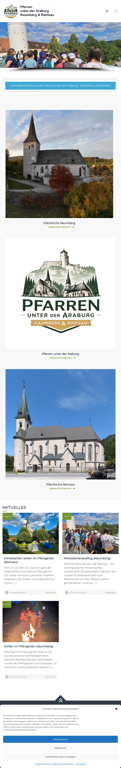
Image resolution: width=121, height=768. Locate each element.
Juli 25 (7, 604)
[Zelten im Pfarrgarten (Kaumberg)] (31, 621)
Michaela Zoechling (78, 592)
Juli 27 (67, 516)
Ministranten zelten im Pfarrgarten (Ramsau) (29, 560)
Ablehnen (60, 747)
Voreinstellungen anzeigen (60, 756)
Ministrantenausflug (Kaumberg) (87, 558)
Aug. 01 (7, 516)
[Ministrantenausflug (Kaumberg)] (90, 533)
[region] (60, 47)
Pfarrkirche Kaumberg (59, 223)
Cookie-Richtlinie (43, 764)
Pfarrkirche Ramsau (60, 484)
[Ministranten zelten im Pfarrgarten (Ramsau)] (31, 533)
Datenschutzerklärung (63, 764)
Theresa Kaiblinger (17, 592)
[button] (116, 708)
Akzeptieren (60, 739)
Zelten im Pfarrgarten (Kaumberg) (28, 646)
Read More (50, 592)
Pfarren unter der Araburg (60, 354)
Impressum (80, 764)
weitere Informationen (59, 227)
